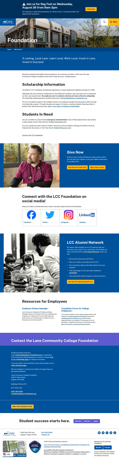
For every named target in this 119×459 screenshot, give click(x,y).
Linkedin (82, 222)
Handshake (73, 273)
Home (9, 49)
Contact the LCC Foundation (32, 135)
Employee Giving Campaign (35, 308)
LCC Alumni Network (91, 252)
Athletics (47, 454)
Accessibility (48, 450)
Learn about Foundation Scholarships (65, 106)
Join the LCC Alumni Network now (80, 282)
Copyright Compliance (58, 454)
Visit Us (87, 421)
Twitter (45, 222)
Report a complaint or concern (76, 454)
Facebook (27, 222)
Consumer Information (72, 452)
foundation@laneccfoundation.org (23, 394)
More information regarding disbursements (75, 324)
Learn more (91, 9)
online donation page (18, 365)
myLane (107, 447)
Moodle (98, 447)
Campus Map (21, 455)
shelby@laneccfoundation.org (71, 318)
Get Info (78, 421)
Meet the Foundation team (22, 406)
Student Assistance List (57, 122)
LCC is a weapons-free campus (104, 451)
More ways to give (97, 167)
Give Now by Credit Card (77, 167)
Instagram (64, 222)
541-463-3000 (46, 432)
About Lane (18, 49)
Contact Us (45, 435)
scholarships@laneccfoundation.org (28, 355)
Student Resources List (62, 128)
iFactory (106, 455)
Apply (96, 421)
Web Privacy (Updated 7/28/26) (54, 452)
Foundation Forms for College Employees (75, 309)
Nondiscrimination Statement (63, 450)
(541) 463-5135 (17, 391)
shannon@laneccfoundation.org (79, 316)
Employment (85, 452)
